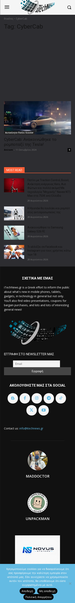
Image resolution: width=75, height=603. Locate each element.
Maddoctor (37, 476)
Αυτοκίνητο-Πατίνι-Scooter (19, 132)
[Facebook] (25, 398)
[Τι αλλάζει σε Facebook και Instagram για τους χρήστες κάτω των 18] (14, 252)
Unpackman (38, 518)
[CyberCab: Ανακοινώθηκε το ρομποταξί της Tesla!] (37, 118)
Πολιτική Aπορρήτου (38, 597)
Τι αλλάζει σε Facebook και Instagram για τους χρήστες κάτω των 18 (49, 250)
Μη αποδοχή (47, 591)
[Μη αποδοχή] (70, 583)
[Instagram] (37, 398)
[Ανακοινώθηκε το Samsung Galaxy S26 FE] (14, 233)
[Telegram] (49, 398)
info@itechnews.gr (31, 428)
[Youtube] (43, 410)
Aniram (8, 149)
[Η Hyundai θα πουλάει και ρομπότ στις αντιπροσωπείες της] (14, 213)
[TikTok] (61, 398)
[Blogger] (13, 398)
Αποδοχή (27, 591)
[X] (31, 410)
